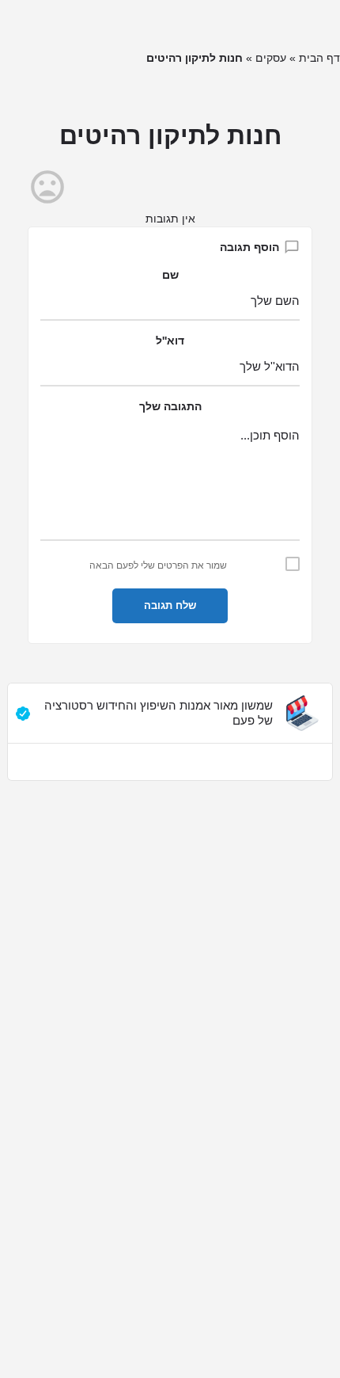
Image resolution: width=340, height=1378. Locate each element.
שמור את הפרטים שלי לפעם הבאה (158, 565)
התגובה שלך (170, 406)
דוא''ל (170, 340)
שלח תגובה (170, 605)
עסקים (270, 57)
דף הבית (319, 57)
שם (170, 274)
